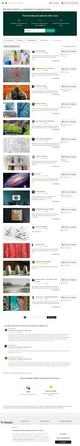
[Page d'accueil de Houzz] (6, 422)
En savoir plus (29, 373)
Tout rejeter (63, 434)
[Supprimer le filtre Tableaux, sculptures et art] (19, 46)
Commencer (50, 30)
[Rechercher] (10, 3)
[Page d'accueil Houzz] (6, 3)
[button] (3, 3)
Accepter (63, 442)
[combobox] (18, 3)
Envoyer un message (70, 51)
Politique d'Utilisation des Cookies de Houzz (24, 439)
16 (45, 317)
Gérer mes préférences (63, 438)
